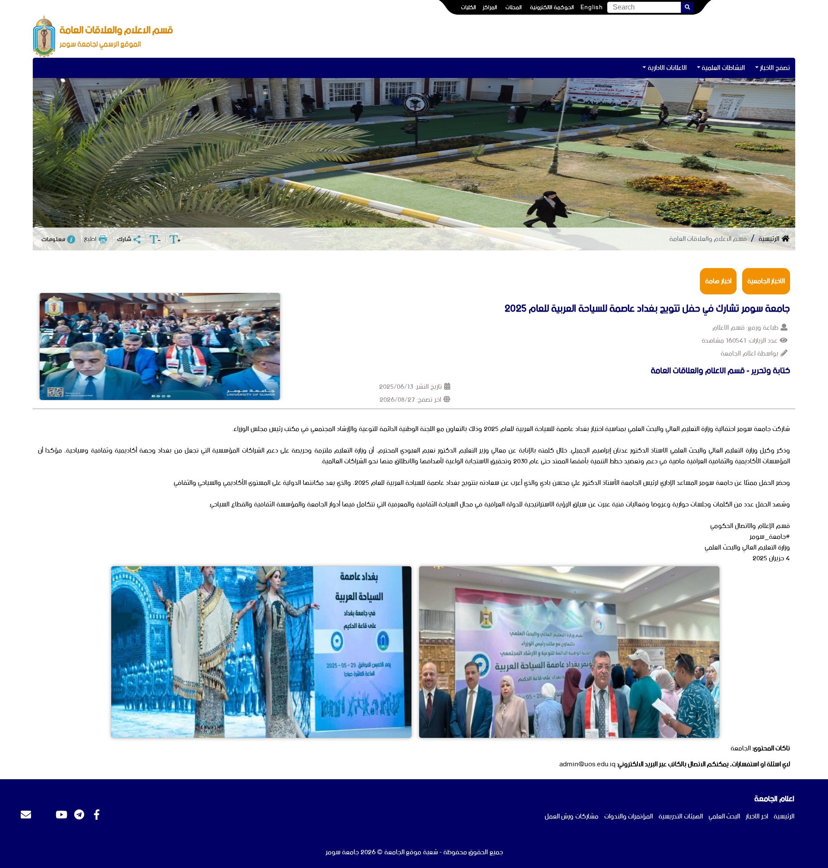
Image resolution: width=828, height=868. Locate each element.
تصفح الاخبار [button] (775, 68)
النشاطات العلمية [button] (723, 68)
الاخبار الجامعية (766, 281)
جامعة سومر (342, 852)
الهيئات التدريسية (681, 816)
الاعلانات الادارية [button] (667, 68)
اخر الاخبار (757, 816)
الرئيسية (769, 239)
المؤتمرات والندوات (628, 816)
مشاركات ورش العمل (572, 816)
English (591, 7)
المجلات (513, 7)
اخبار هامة (718, 281)
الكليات (468, 7)
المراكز (490, 7)
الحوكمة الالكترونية (552, 7)
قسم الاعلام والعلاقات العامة (708, 239)
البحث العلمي (724, 816)
